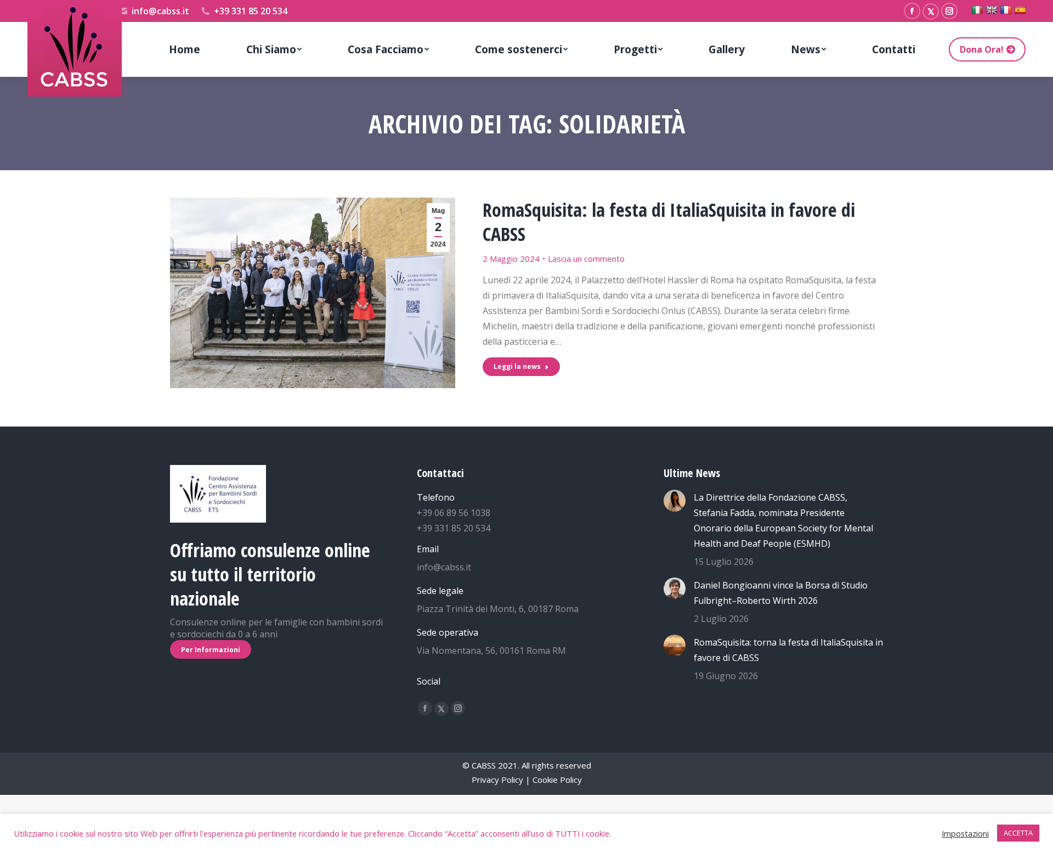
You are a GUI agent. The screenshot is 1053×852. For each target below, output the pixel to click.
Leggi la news (517, 366)
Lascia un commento (586, 258)
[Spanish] (1020, 9)
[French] (1005, 9)
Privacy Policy (497, 779)
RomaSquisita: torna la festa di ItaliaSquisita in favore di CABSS (788, 650)
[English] (991, 9)
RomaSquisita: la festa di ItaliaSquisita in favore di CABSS (669, 221)
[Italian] (977, 9)
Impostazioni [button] (965, 833)
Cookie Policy (557, 779)
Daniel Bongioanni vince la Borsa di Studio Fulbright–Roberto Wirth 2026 (781, 593)
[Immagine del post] (675, 501)
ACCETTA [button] (1018, 833)
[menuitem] (184, 49)
